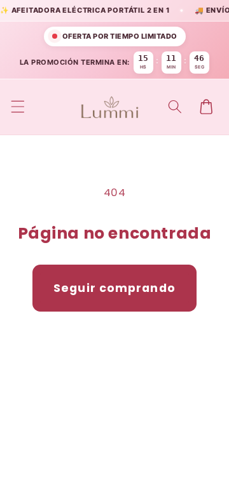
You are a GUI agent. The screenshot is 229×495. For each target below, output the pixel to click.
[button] (17, 106)
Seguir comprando (114, 288)
